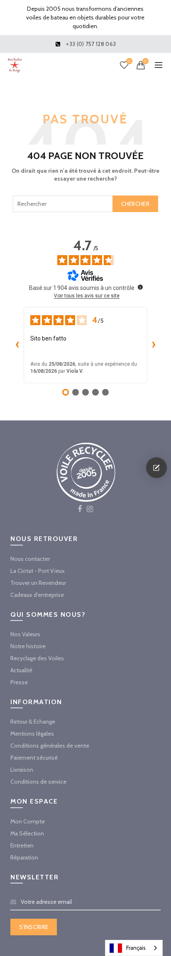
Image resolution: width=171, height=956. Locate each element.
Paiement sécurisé (34, 757)
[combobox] (85, 204)
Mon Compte (27, 821)
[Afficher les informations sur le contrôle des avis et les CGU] (140, 287)
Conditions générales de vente (49, 745)
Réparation (24, 857)
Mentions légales (32, 733)
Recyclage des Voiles (37, 658)
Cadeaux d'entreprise (37, 595)
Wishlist (129, 61)
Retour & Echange (32, 721)
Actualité (21, 670)
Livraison (21, 769)
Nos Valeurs (25, 634)
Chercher (135, 204)
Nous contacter (30, 558)
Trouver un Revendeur (38, 583)
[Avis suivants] (154, 345)
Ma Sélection (27, 833)
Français (136, 947)
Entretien (22, 845)
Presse (19, 682)
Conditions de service (38, 781)
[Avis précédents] (17, 345)
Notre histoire (28, 646)
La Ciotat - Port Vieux (37, 571)
